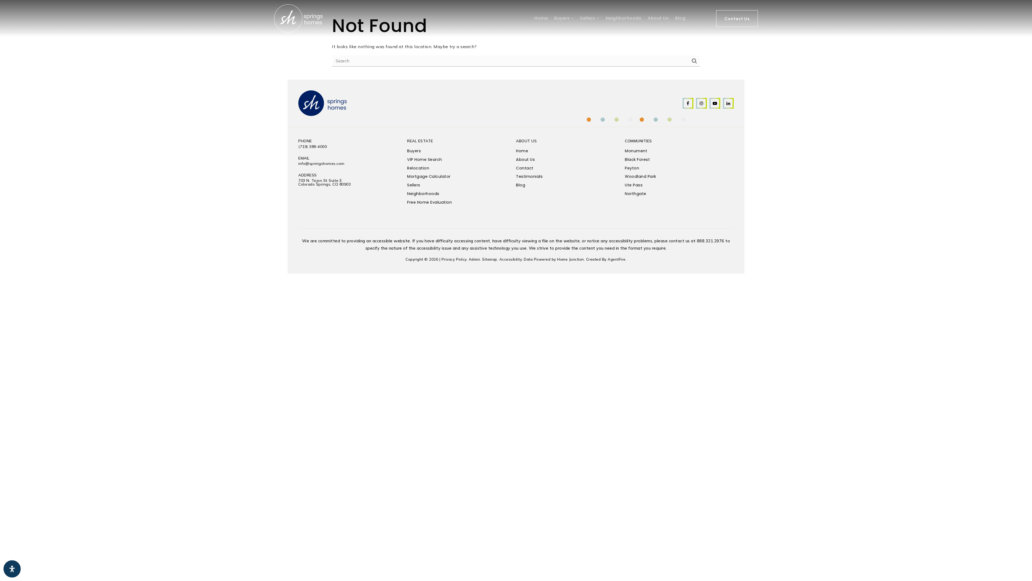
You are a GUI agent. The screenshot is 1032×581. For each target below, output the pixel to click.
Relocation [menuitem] (418, 168)
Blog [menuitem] (680, 18)
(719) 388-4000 (312, 146)
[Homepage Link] (298, 18)
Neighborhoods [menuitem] (624, 18)
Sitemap (489, 259)
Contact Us (737, 18)
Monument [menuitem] (636, 151)
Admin (474, 259)
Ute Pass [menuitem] (634, 185)
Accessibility (510, 259)
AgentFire (617, 259)
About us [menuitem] (658, 18)
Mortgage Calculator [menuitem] (429, 176)
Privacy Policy (454, 259)
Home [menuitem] (541, 18)
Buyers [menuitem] (562, 18)
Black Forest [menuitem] (637, 159)
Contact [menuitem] (524, 168)
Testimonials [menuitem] (529, 176)
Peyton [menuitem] (632, 168)
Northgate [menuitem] (635, 193)
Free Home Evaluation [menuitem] (429, 202)
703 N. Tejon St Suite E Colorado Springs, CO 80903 (324, 182)
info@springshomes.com (321, 163)
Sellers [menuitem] (588, 18)
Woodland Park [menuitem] (640, 176)
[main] (516, 40)
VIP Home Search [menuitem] (424, 159)
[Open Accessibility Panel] (12, 568)
